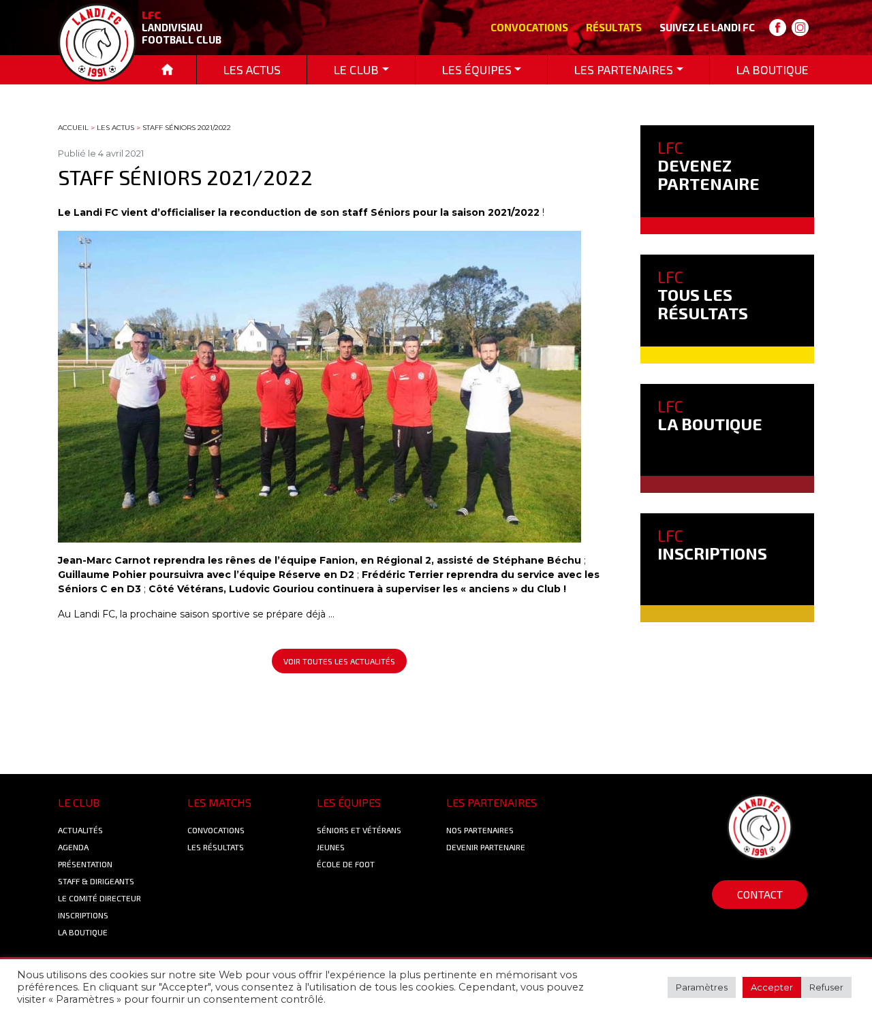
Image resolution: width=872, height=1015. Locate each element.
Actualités (80, 830)
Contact (760, 894)
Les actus (115, 127)
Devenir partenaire (485, 847)
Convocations (529, 27)
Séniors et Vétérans (359, 830)
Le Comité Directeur (99, 898)
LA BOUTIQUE (709, 415)
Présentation (85, 864)
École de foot (346, 864)
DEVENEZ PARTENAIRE (708, 165)
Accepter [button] (772, 987)
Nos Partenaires (480, 830)
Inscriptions (83, 915)
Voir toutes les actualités (339, 661)
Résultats (614, 27)
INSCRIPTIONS (712, 544)
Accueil (73, 127)
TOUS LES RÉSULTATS (702, 295)
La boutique (83, 932)
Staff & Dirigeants (96, 881)
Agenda (73, 847)
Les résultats (215, 847)
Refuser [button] (826, 987)
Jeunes (331, 847)
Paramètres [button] (702, 987)
